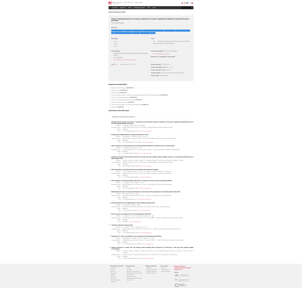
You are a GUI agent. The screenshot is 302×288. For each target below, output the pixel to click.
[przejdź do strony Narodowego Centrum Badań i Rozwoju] (182, 280)
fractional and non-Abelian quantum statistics (153, 30)
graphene (153, 33)
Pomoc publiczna (130, 274)
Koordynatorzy (114, 273)
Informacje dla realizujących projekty (134, 273)
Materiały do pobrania (165, 271)
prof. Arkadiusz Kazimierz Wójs (161, 54)
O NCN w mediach (165, 269)
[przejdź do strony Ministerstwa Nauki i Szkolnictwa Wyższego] (182, 275)
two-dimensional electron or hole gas (123, 33)
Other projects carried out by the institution (124, 60)
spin (113, 33)
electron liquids (127, 30)
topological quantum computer (182, 30)
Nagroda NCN (114, 281)
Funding (129, 7)
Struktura (113, 274)
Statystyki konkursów (131, 276)
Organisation (123, 7)
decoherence (136, 33)
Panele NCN (129, 269)
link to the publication (145, 131)
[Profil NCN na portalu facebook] (187, 3)
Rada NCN (113, 271)
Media (148, 7)
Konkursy (129, 267)
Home (110, 7)
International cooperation (139, 7)
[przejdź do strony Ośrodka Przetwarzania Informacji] (182, 285)
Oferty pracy (113, 278)
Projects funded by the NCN (117, 12)
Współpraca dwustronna (151, 271)
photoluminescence (144, 33)
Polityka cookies (178, 269)
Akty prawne (113, 276)
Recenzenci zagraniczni (151, 273)
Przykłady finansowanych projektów (134, 278)
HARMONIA (148, 267)
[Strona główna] (126, 3)
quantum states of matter (117, 30)
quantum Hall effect (137, 30)
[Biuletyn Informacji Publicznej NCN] (182, 3)
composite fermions (169, 30)
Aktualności (163, 267)
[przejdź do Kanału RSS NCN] (185, 3)
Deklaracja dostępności (180, 266)
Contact (154, 7)
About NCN (114, 7)
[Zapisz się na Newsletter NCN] (189, 3)
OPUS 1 (116, 64)
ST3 (154, 41)
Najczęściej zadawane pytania (133, 271)
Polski (192, 3)
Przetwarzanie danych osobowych (182, 267)
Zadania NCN (114, 267)
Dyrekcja (112, 269)
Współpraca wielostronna (151, 269)
